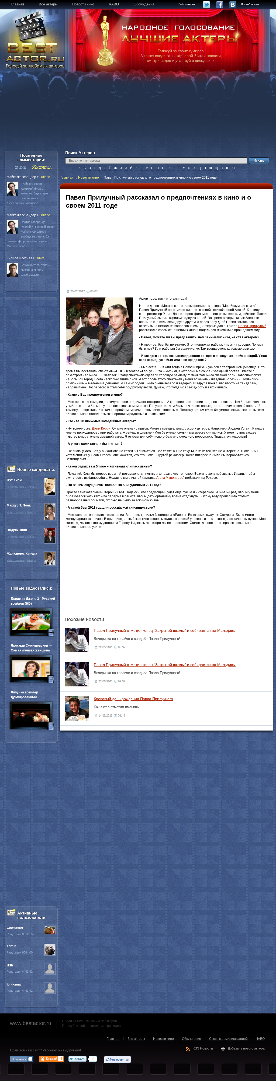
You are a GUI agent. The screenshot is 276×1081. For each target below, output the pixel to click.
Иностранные (16, 486)
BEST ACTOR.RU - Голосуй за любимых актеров (36, 55)
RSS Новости (202, 1048)
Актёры (20, 166)
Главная (67, 177)
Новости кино (88, 177)
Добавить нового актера (246, 1048)
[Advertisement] (138, 113)
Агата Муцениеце (169, 478)
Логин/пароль (250, 4)
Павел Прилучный (252, 326)
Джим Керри (101, 428)
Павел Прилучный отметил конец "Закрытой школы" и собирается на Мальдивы (165, 630)
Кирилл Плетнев (19, 258)
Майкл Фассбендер (21, 177)
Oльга (40, 258)
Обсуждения (41, 166)
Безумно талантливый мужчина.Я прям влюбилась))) (36, 269)
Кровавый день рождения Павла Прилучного (133, 699)
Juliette (45, 177)
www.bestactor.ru (30, 1023)
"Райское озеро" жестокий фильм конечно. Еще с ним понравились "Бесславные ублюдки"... (27, 193)
